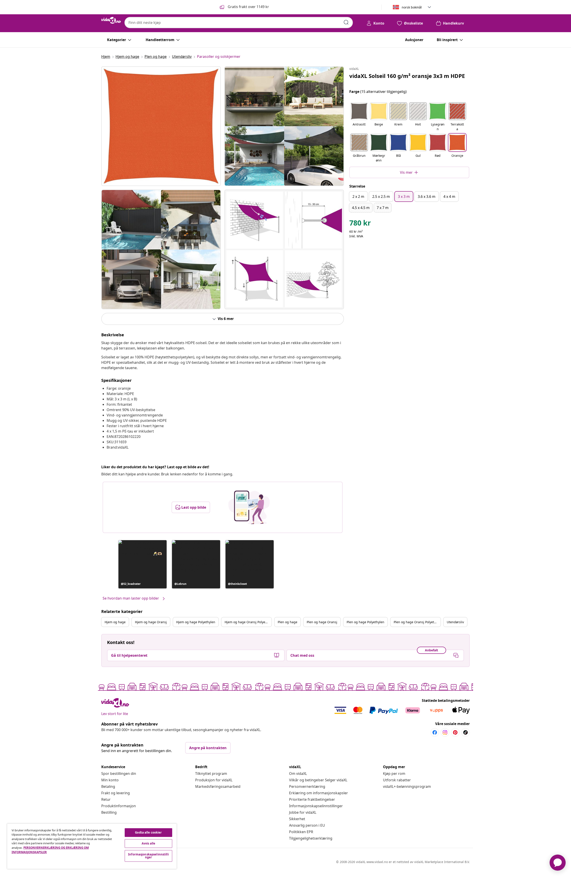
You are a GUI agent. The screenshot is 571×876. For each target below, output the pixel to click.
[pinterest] (455, 732)
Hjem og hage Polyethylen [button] (195, 622)
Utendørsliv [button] (455, 622)
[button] (244, 7)
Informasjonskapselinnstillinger (316, 805)
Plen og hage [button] (287, 622)
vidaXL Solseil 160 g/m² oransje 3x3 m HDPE (407, 75)
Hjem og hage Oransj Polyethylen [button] (248, 622)
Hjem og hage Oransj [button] (151, 622)
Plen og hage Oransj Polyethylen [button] (417, 622)
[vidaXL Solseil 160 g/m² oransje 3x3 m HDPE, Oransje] (161, 126)
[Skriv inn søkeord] (346, 22)
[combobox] (238, 22)
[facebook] (434, 732)
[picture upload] (249, 507)
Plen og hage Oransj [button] (322, 622)
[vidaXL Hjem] (111, 20)
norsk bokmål (412, 7)
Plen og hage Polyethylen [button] (365, 622)
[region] (92, 846)
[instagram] (445, 732)
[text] (360, 224)
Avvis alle (148, 843)
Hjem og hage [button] (115, 622)
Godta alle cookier (148, 832)
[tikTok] (465, 732)
